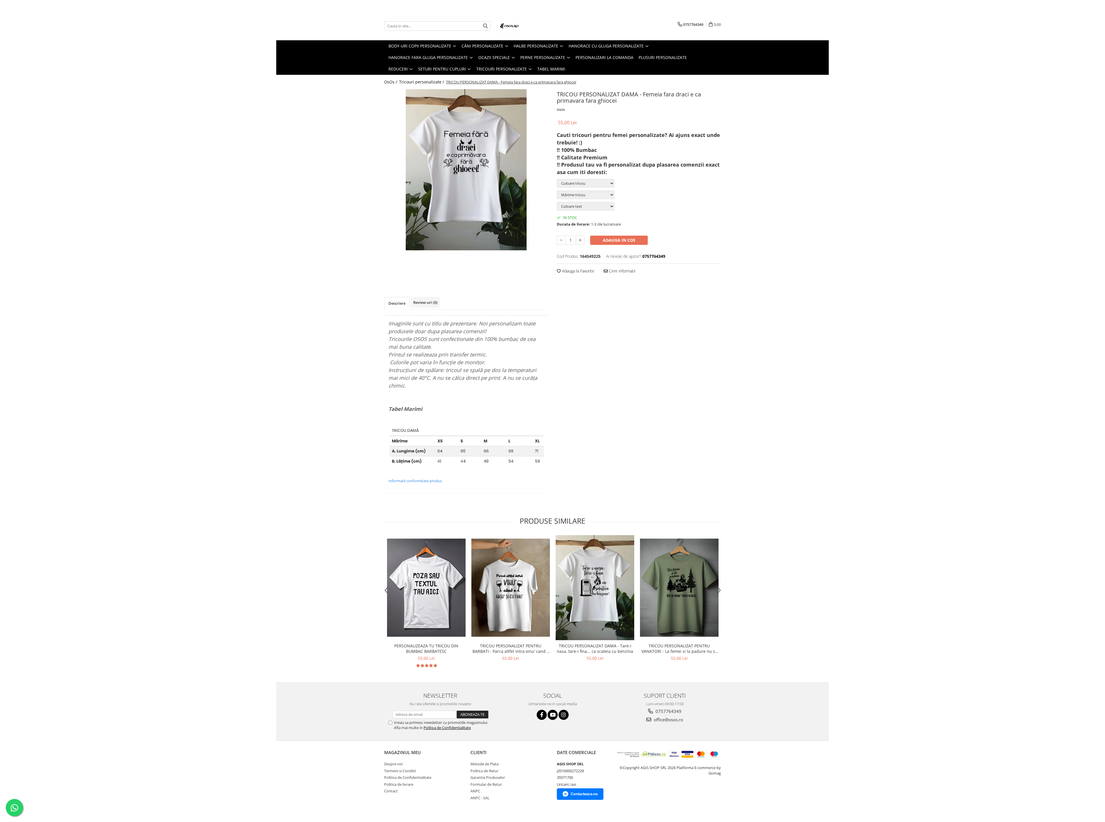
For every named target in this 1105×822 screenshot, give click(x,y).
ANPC (475, 791)
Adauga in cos (619, 240)
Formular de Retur (486, 784)
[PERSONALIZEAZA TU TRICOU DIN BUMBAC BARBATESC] (426, 588)
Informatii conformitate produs (415, 480)
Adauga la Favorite (577, 271)
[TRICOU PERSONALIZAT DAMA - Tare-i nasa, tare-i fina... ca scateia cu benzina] (595, 587)
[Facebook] (542, 715)
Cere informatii (621, 271)
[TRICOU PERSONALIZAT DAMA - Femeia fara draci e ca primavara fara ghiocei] (466, 169)
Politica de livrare (398, 784)
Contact (391, 791)
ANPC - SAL (479, 797)
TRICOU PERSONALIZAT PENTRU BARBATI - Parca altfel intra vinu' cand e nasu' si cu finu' (511, 648)
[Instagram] (564, 715)
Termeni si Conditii (400, 770)
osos (561, 109)
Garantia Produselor (487, 777)
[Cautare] (485, 26)
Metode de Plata (484, 763)
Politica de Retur (484, 770)
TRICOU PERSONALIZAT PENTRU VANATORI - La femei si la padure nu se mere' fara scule (679, 648)
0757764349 (667, 711)
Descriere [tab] (396, 303)
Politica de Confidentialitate (447, 727)
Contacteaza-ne (584, 794)
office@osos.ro (668, 719)
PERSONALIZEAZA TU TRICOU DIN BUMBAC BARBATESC (426, 648)
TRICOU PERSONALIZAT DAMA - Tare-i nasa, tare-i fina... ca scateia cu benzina (595, 648)
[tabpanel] (466, 169)
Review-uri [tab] (425, 302)
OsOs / (391, 82)
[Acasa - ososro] (528, 26)
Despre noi (393, 763)
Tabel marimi (551, 69)
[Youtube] (553, 715)
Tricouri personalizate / (422, 82)
